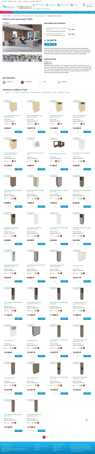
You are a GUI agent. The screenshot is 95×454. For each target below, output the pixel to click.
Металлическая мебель (69, 12)
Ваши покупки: (89, 4)
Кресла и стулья (31, 12)
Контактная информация (35, 1)
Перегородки (40, 12)
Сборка (54, 451)
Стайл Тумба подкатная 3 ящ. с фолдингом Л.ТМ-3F (57, 28)
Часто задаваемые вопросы (41, 446)
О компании (4, 1)
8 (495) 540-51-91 (25, 8)
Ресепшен (79, 12)
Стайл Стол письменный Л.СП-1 (54, 33)
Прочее (85, 12)
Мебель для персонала (6, 12)
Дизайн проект (56, 447)
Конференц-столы (58, 12)
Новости (20, 1)
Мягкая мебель (48, 12)
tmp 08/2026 (91, 12)
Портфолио (25, 1)
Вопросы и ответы (12, 1)
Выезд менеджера (57, 446)
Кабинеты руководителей (20, 12)
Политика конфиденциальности (78, 451)
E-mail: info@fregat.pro (6, 446)
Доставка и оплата (57, 449)
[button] (40, 23)
